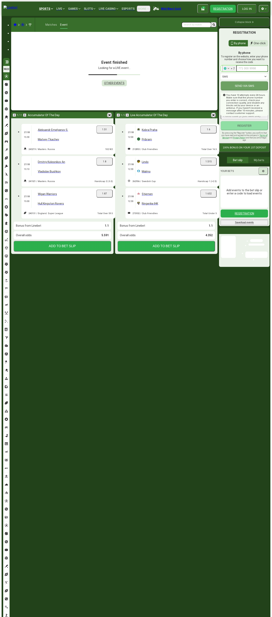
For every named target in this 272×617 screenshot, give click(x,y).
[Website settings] (264, 9)
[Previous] (14, 115)
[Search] (214, 24)
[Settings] (263, 171)
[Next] (24, 115)
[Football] (22, 25)
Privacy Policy (239, 138)
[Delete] (109, 115)
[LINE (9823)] (15, 25)
